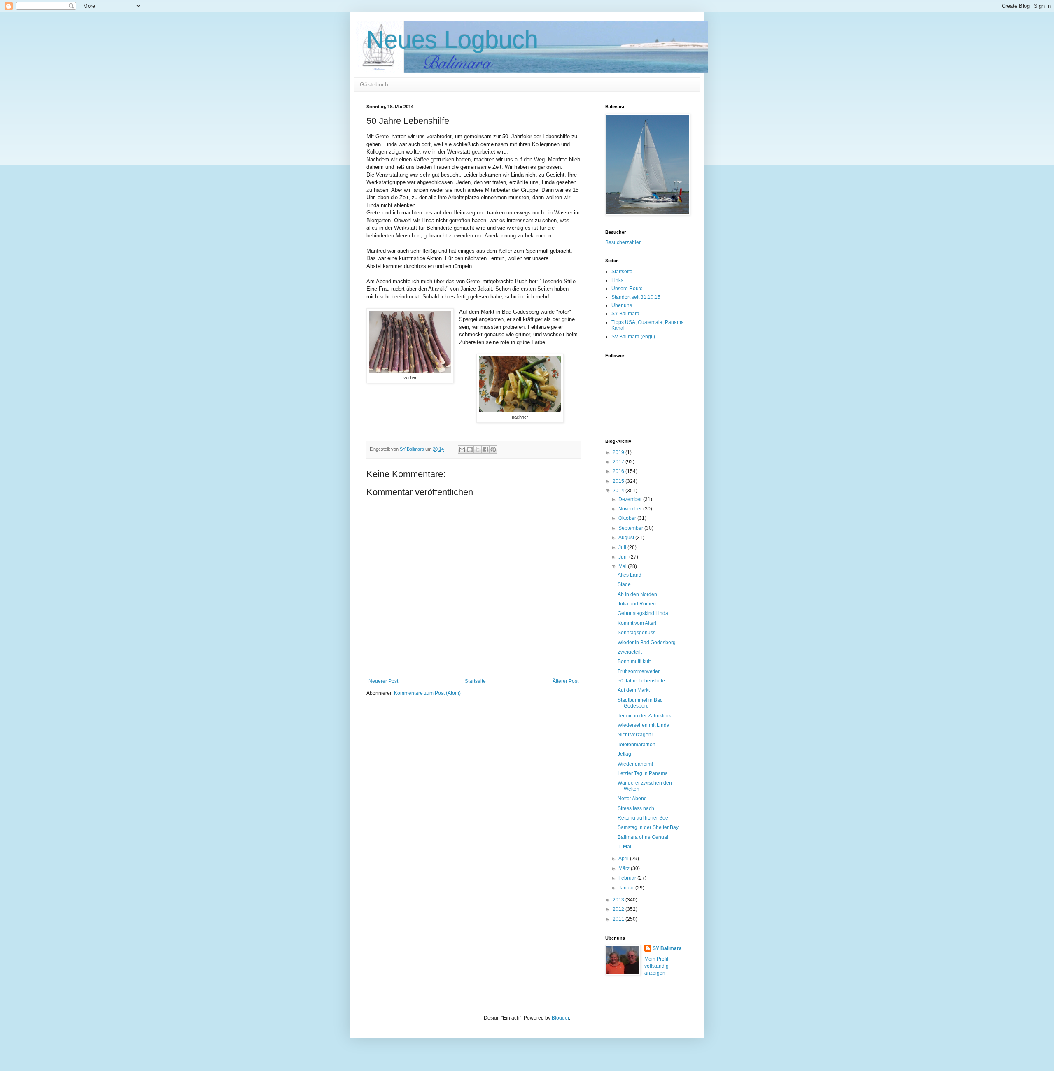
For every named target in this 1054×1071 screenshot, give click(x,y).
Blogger (560, 1018)
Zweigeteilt (630, 652)
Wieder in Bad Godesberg (647, 642)
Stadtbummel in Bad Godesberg (640, 703)
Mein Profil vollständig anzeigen (656, 966)
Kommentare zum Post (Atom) (427, 693)
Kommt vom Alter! (637, 623)
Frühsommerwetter (639, 671)
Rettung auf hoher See (643, 818)
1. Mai (624, 847)
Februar (627, 878)
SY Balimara (625, 314)
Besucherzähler (623, 242)
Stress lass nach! (636, 808)
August (626, 537)
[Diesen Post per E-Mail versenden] (462, 449)
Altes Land (629, 575)
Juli (622, 547)
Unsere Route (627, 288)
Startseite (475, 681)
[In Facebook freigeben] (485, 449)
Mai (623, 566)
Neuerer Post (383, 681)
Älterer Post (565, 681)
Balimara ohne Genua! (643, 837)
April (624, 858)
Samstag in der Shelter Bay (648, 827)
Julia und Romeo (637, 604)
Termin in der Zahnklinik (644, 716)
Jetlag (624, 754)
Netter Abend (632, 798)
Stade (624, 584)
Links (617, 280)
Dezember (630, 499)
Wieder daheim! (635, 764)
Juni (623, 557)
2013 (619, 900)
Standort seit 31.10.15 (635, 297)
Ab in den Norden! (638, 594)
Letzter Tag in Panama (643, 773)
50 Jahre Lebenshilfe (641, 681)
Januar (626, 888)
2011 (619, 919)
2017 (619, 462)
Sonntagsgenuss (636, 633)
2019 (619, 452)
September (631, 528)
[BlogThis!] (470, 449)
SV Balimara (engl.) (633, 337)
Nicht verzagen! (635, 735)
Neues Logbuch (452, 40)
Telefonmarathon (636, 744)
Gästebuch (374, 84)
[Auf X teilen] (477, 449)
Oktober (627, 518)
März (624, 868)
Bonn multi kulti (635, 661)
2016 (619, 471)
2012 (619, 909)
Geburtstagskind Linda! (643, 613)
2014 (619, 491)
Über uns (621, 305)
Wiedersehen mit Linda (643, 725)
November (630, 509)
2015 (619, 481)
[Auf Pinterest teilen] (493, 449)
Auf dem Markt (634, 690)
